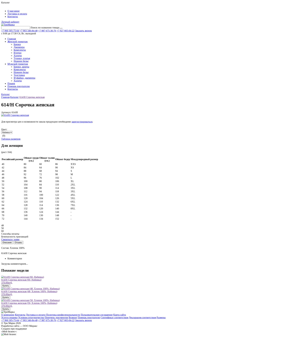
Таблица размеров (10, 139)
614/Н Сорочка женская (32, 97)
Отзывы (18, 242)
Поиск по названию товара (45, 27)
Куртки (17, 52)
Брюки (17, 44)
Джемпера (19, 47)
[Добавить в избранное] (3, 118)
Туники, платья (22, 58)
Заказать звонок (83, 30)
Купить (5, 286)
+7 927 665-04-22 (65, 30)
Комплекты (20, 50)
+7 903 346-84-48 (29, 30)
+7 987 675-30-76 (47, 30)
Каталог (5, 94)
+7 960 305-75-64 (10, 30)
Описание (7, 242)
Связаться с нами (10, 239)
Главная (5, 97)
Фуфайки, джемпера (24, 78)
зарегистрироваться (82, 121)
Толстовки (19, 75)
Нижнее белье (21, 61)
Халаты (18, 55)
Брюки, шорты (21, 66)
